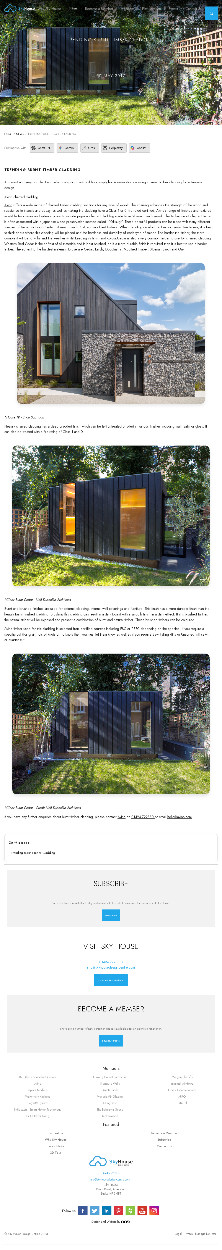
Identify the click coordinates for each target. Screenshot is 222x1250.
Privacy (188, 1234)
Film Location (151, 8)
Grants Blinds (109, 1090)
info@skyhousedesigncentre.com (111, 967)
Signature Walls (110, 1083)
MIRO (182, 1096)
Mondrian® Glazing (110, 1096)
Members (127, 8)
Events (173, 8)
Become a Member (99, 8)
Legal (178, 1234)
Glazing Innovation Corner (110, 1077)
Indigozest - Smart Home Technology (37, 1109)
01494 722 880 (111, 962)
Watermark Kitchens (37, 1096)
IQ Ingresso (110, 1103)
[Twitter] (95, 1210)
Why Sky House (49, 8)
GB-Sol (182, 1103)
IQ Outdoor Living (37, 1116)
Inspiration (56, 1133)
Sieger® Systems (37, 1103)
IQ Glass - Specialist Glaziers (37, 1077)
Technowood (109, 1116)
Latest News (55, 1146)
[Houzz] (130, 1210)
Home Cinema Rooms (182, 1090)
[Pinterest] (118, 1210)
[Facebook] (83, 1210)
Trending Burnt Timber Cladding (33, 852)
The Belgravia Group (109, 1109)
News (73, 8)
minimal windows (182, 1083)
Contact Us (193, 8)
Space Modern (37, 1090)
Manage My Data (206, 1234)
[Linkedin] (106, 1210)
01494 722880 (143, 816)
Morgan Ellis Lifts (182, 1077)
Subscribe (164, 1139)
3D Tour (55, 1152)
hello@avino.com (179, 816)
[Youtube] (142, 1210)
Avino (8, 205)
